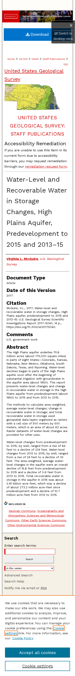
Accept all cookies (37, 652)
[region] (37, 635)
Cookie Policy (22, 638)
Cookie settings (37, 665)
